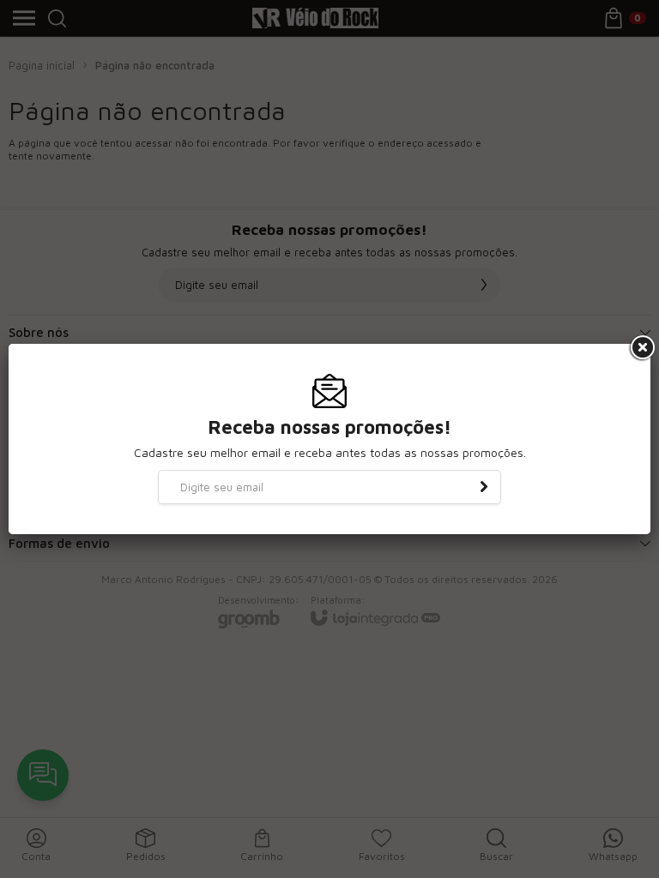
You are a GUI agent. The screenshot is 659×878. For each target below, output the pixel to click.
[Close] (641, 348)
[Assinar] (484, 487)
